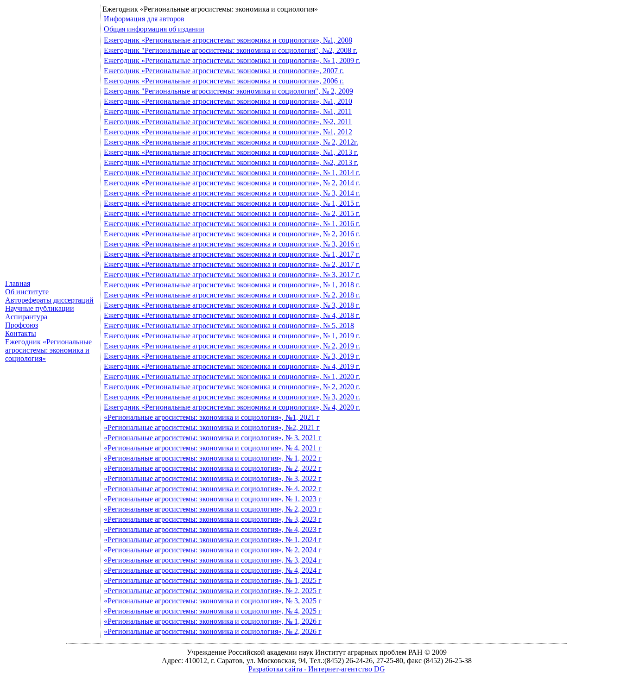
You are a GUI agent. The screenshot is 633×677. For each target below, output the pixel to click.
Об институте (27, 292)
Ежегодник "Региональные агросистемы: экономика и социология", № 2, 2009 (228, 91)
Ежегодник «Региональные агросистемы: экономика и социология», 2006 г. (224, 81)
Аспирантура (26, 317)
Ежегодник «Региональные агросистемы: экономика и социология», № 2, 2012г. (231, 142)
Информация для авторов (144, 19)
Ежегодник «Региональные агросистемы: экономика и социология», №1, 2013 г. (231, 152)
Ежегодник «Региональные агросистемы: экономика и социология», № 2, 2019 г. (232, 346)
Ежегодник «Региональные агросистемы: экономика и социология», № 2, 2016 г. (232, 234)
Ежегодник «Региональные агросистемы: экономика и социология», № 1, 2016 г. (232, 224)
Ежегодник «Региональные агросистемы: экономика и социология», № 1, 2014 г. (232, 173)
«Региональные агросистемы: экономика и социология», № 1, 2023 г (213, 499)
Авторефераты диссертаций (49, 300)
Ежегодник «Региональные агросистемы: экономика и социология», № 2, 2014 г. (232, 183)
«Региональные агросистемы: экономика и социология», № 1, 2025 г (213, 580)
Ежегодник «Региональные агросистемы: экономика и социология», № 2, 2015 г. (232, 213)
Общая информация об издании (154, 29)
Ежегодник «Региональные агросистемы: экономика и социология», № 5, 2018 (229, 325)
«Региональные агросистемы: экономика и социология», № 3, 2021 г (213, 438)
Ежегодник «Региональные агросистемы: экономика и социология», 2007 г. (224, 71)
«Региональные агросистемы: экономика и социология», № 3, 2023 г (213, 519)
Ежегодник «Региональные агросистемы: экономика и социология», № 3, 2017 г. (232, 274)
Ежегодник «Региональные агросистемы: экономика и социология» (48, 350)
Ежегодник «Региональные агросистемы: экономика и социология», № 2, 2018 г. (232, 295)
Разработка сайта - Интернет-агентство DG (316, 669)
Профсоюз (21, 325)
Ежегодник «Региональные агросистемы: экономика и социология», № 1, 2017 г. (232, 254)
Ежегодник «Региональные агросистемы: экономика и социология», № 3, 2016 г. (232, 244)
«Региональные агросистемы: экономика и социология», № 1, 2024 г (213, 540)
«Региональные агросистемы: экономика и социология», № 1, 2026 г (213, 621)
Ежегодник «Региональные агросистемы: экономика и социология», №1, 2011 (228, 111)
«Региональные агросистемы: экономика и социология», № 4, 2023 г (213, 529)
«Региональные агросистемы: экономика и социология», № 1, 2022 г (213, 458)
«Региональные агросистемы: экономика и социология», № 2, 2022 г (213, 468)
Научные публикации (39, 308)
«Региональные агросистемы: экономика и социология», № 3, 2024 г (213, 560)
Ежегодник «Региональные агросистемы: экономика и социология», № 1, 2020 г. (232, 376)
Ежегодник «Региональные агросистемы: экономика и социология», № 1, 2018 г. (232, 285)
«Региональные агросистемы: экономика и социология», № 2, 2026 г (213, 631)
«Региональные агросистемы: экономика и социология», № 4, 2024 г (213, 570)
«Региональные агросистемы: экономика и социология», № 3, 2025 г (213, 601)
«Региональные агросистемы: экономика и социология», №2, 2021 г (212, 427)
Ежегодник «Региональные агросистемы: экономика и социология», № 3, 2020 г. (232, 397)
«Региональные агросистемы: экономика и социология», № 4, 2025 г (213, 611)
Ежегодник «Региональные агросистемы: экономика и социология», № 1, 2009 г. (232, 60)
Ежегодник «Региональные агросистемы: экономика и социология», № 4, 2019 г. (232, 366)
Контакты (20, 333)
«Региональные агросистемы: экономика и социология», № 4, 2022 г (213, 489)
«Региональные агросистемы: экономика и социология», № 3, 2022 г (213, 478)
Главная (17, 283)
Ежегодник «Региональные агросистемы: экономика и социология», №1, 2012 (228, 132)
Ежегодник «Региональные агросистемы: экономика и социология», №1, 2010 (228, 101)
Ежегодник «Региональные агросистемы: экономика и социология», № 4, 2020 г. (232, 407)
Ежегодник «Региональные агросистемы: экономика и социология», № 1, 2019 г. (232, 336)
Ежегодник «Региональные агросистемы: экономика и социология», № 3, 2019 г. (232, 356)
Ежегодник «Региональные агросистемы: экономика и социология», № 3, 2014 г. (232, 193)
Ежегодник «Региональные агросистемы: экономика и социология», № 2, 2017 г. (232, 264)
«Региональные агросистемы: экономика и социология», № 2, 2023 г (213, 509)
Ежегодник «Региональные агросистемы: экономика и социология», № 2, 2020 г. (232, 387)
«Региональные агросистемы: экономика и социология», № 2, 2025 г (213, 591)
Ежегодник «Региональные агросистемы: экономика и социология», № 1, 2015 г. (232, 203)
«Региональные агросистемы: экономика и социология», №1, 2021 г (212, 417)
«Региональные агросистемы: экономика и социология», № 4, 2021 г (213, 448)
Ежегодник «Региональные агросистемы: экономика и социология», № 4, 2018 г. (232, 315)
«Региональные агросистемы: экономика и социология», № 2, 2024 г (213, 550)
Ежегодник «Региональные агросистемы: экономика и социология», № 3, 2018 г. (232, 305)
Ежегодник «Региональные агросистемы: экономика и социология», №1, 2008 (228, 40)
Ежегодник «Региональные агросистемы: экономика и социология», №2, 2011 (228, 122)
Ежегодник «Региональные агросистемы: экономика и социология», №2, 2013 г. (231, 162)
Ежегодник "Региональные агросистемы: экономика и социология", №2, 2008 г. (230, 50)
